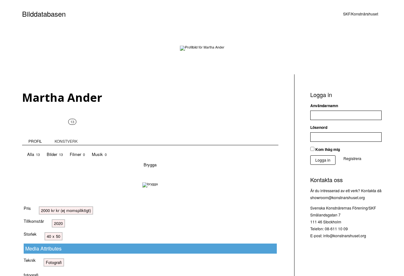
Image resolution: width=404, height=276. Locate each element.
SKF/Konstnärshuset (360, 13)
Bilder (55, 154)
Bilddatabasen (44, 14)
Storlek (30, 234)
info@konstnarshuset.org (344, 235)
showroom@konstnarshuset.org (337, 197)
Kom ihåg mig (327, 149)
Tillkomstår (34, 221)
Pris (27, 208)
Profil (35, 141)
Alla (33, 154)
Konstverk (66, 131)
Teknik (30, 260)
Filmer (77, 154)
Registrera (352, 158)
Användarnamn (324, 105)
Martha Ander (62, 97)
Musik (99, 154)
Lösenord (318, 127)
